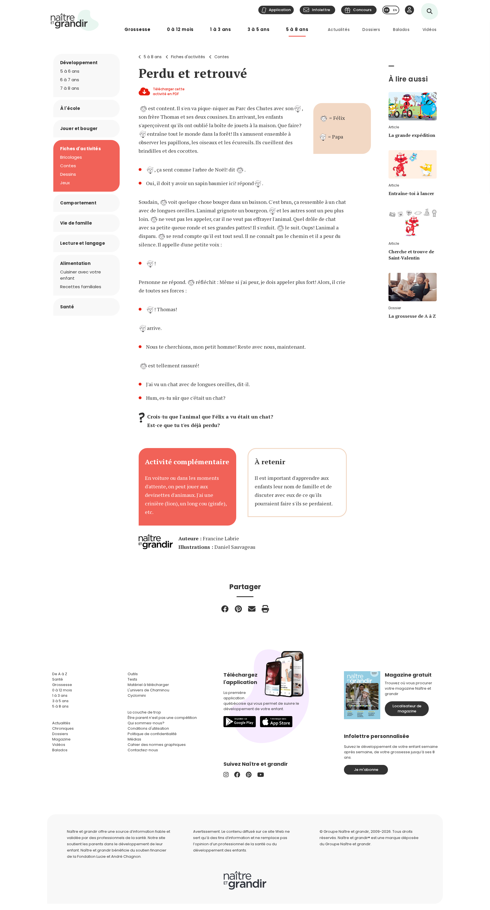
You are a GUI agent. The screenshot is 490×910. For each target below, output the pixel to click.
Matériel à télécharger (148, 684)
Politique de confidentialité (152, 734)
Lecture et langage (82, 243)
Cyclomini (137, 695)
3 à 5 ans (259, 29)
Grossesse (137, 29)
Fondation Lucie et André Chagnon (109, 856)
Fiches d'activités (188, 57)
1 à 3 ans (220, 29)
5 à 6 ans (69, 71)
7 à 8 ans (69, 88)
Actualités (339, 29)
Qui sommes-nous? (146, 723)
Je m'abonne (366, 769)
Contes (221, 57)
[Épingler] (238, 608)
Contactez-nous (143, 750)
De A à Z (59, 674)
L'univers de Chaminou (148, 690)
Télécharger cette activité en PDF (169, 91)
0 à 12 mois (180, 29)
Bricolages (71, 157)
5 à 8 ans (297, 29)
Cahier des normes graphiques (157, 744)
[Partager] (225, 608)
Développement (79, 63)
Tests (132, 679)
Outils (133, 674)
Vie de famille (76, 223)
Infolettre (321, 9)
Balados (401, 29)
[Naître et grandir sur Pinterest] (249, 775)
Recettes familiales (80, 287)
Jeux (65, 183)
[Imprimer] (265, 608)
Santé (67, 307)
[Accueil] (75, 20)
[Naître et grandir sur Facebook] (237, 775)
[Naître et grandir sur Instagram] (226, 775)
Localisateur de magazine (406, 708)
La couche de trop (144, 712)
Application (280, 9)
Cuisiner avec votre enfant (80, 275)
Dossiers (371, 29)
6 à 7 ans (69, 80)
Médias (134, 739)
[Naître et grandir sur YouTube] (260, 775)
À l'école (70, 108)
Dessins (68, 174)
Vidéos (430, 29)
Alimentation (75, 263)
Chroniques (63, 728)
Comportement (78, 203)
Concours (362, 9)
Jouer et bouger (79, 128)
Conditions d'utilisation (148, 728)
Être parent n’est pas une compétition (162, 717)
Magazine (61, 739)
